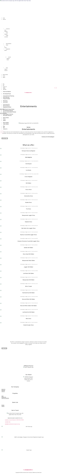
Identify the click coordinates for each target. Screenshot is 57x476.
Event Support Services (6, 69)
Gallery (4, 77)
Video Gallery (6, 124)
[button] (29, 19)
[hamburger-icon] (55, 87)
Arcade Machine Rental (9, 58)
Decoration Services (7, 115)
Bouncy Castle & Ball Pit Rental (9, 111)
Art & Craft (5, 102)
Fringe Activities (6, 36)
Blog (4, 126)
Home (4, 88)
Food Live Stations (7, 91)
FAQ (3, 85)
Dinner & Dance (6, 46)
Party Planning (6, 33)
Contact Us (5, 86)
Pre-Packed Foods (7, 93)
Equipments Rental (7, 50)
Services (4, 19)
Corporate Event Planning (7, 30)
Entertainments (8, 43)
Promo (4, 119)
